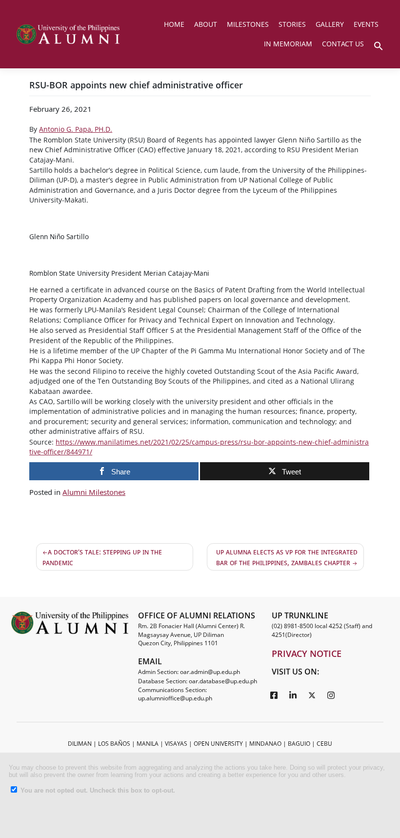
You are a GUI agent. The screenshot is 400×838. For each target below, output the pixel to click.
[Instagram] (331, 695)
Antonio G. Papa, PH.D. (75, 129)
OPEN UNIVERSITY (218, 743)
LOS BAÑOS (114, 743)
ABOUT (205, 24)
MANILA (148, 743)
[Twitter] (312, 695)
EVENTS (366, 24)
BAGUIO (299, 743)
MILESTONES (248, 24)
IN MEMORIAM (288, 43)
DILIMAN (80, 743)
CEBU (324, 743)
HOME (174, 24)
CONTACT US (343, 43)
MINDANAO (265, 743)
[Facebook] (274, 695)
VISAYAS (176, 743)
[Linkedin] (293, 695)
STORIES (292, 24)
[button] (378, 45)
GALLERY (330, 24)
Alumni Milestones (93, 492)
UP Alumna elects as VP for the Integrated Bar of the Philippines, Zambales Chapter (287, 557)
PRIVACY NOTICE (306, 653)
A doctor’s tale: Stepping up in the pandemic (102, 557)
